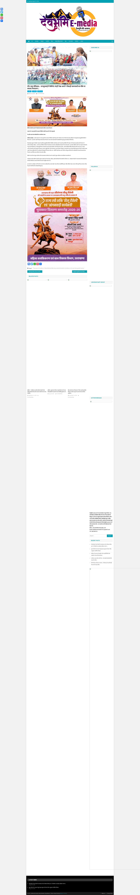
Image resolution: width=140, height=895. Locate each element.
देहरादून (42, 41)
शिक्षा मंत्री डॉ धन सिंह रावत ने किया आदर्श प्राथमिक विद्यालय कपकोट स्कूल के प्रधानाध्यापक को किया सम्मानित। (77, 391)
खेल (65, 41)
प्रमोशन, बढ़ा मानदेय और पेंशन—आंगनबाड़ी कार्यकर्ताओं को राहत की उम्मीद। (101, 559)
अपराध (81, 41)
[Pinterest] (1, 17)
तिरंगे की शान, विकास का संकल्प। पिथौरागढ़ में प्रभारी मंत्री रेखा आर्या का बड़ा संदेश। (101, 563)
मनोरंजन (76, 41)
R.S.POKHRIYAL (40, 93)
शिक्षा (52, 41)
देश (32, 41)
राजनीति (47, 41)
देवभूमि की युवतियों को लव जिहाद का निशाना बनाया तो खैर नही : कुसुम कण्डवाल (80, 271)
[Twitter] (1, 12)
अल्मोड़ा (29, 91)
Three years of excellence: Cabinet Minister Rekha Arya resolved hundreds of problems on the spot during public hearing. (58, 268)
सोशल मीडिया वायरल (59, 41)
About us (103, 893)
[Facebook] (1, 9)
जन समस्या (71, 41)
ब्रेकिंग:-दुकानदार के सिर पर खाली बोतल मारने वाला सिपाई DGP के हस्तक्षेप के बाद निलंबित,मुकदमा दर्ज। (57, 390)
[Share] (1, 20)
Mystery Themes (63, 893)
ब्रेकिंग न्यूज (40, 91)
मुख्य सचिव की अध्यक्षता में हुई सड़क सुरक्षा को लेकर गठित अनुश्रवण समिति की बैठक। (101, 549)
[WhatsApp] (1, 14)
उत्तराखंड (36, 41)
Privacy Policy (110, 893)
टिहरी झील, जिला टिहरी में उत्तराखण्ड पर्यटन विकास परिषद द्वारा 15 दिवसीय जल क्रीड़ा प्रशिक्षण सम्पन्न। (101, 545)
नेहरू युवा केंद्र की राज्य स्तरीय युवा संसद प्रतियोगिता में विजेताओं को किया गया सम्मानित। (35, 271)
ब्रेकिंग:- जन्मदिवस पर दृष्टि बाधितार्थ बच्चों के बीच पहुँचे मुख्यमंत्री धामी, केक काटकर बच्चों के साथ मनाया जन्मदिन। (36, 391)
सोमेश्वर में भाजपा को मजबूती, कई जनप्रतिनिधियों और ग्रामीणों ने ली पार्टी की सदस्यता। (100, 554)
